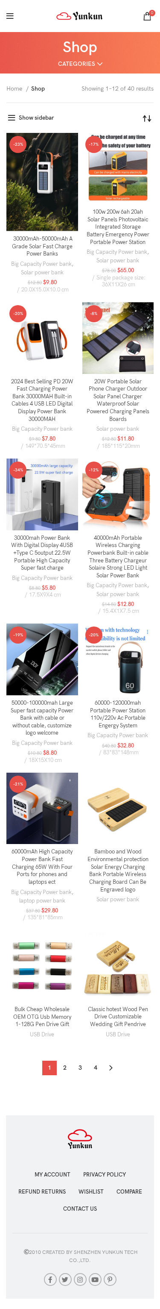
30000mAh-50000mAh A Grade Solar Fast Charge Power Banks (42, 246)
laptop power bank (42, 901)
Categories (76, 64)
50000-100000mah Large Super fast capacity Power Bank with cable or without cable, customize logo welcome (42, 718)
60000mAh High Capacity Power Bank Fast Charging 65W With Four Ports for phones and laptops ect (42, 867)
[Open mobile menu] (10, 16)
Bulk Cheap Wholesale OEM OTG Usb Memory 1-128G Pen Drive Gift (42, 1017)
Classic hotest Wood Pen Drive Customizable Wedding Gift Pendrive (118, 1017)
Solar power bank (42, 273)
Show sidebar (36, 117)
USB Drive (42, 1035)
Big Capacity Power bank (41, 264)
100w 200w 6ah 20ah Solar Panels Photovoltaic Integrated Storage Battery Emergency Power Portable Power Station (118, 227)
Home (15, 88)
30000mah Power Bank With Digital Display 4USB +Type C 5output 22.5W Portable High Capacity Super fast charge (42, 553)
